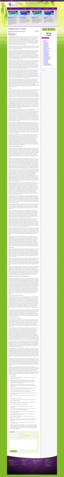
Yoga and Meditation (46, 56)
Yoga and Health (46, 55)
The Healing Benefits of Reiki (12, 462)
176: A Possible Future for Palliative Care (12, 17)
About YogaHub (24, 461)
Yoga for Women (46, 62)
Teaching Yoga (46, 49)
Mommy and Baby (46, 45)
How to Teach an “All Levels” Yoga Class (14, 464)
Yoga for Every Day (46, 58)
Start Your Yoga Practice (47, 48)
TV (17, 8)
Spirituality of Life (46, 47)
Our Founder (23, 463)
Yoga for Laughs (46, 60)
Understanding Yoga (46, 53)
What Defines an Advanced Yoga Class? (13, 461)
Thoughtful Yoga (46, 52)
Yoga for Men (45, 61)
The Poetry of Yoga (46, 51)
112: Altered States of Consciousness (23, 17)
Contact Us (35, 463)
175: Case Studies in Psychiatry (35, 17)
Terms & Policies (24, 464)
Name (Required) (21, 433)
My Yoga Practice (46, 46)
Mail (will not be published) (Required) (24, 435)
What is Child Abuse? (11, 463)
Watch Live (44, 29)
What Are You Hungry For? (12, 465)
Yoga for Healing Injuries (47, 59)
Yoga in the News (46, 63)
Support (53, 8)
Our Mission (23, 462)
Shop (11, 8)
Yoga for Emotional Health (47, 57)
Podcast (24, 8)
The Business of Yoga (47, 50)
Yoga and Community (47, 54)
